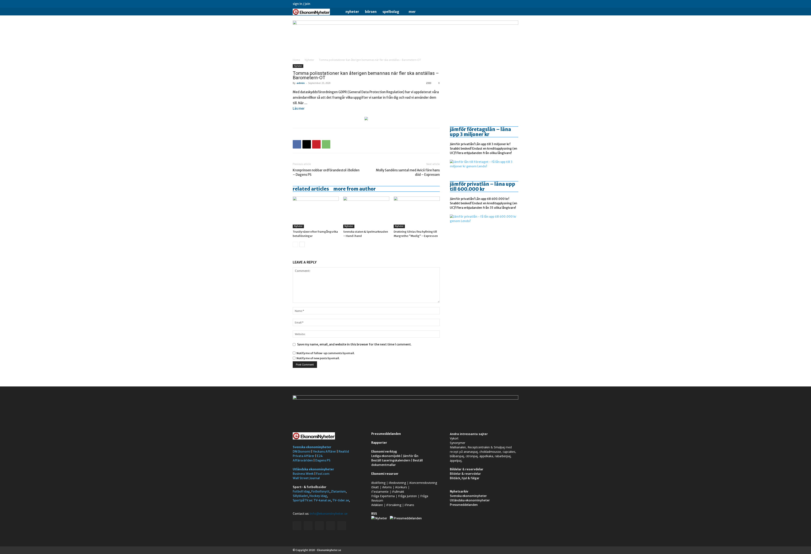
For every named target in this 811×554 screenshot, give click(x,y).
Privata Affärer (303, 456)
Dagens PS (322, 460)
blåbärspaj (457, 456)
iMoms (387, 487)
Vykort (454, 438)
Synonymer (457, 443)
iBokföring (378, 483)
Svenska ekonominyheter (312, 447)
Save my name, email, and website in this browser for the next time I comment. (354, 344)
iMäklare (377, 505)
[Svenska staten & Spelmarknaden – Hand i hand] (366, 212)
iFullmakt (398, 492)
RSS (374, 514)
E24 (320, 456)
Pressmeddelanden (386, 434)
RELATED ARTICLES (311, 188)
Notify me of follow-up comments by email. (326, 353)
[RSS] (501, 4)
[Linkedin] (494, 4)
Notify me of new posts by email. (318, 358)
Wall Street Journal (306, 478)
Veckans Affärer (324, 451)
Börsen (371, 12)
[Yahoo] (515, 4)
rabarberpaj (503, 456)
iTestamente (380, 492)
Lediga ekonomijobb (385, 456)
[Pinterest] (316, 144)
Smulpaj (499, 447)
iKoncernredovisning (423, 483)
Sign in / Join (301, 4)
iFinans (409, 505)
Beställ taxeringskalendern (390, 460)
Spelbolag (390, 12)
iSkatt (375, 487)
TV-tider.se (340, 500)
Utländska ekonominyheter (313, 469)
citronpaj (472, 456)
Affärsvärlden (303, 460)
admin (301, 83)
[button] (513, 12)
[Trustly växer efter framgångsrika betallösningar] (316, 212)
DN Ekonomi (301, 451)
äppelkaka (486, 456)
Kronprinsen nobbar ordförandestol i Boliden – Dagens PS (326, 172)
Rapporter (379, 443)
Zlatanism (338, 491)
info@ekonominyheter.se (328, 514)
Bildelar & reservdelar (465, 474)
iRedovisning (397, 483)
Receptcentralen (479, 447)
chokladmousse (490, 452)
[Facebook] (487, 4)
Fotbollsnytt (320, 491)
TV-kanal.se (322, 500)
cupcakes (509, 452)
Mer (412, 12)
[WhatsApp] (326, 144)
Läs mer (299, 108)
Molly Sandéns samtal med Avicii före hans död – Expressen (408, 172)
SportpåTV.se (302, 500)
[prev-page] (295, 244)
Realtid (344, 451)
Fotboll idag (301, 491)
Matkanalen (458, 447)
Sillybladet (300, 496)
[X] (508, 4)
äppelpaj (455, 460)
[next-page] (302, 244)
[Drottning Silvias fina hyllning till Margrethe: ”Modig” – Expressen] (417, 212)
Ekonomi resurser (385, 474)
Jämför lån (410, 456)
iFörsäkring (393, 505)
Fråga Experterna (383, 496)
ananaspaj (471, 452)
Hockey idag (318, 496)
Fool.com (322, 474)
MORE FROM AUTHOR (354, 188)
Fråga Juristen (407, 496)
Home (296, 60)
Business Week (303, 474)
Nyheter (352, 12)
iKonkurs (401, 487)
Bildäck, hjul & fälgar (464, 478)
